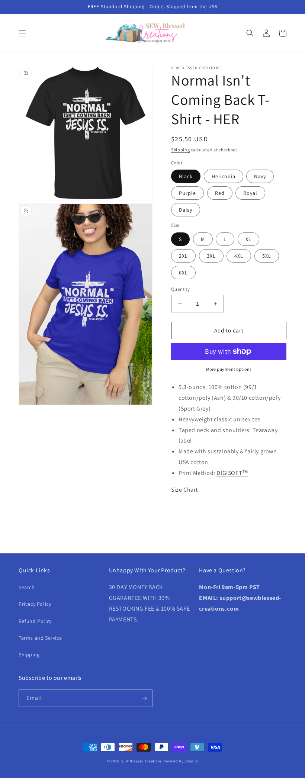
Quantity (180, 289)
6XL (183, 272)
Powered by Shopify (180, 761)
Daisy (185, 209)
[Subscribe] (144, 698)
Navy (260, 176)
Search (27, 587)
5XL (266, 256)
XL (248, 239)
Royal (250, 193)
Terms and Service (40, 637)
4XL (238, 256)
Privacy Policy (35, 604)
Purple (187, 193)
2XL (183, 256)
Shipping (180, 149)
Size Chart (184, 490)
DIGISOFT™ (232, 473)
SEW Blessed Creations (141, 761)
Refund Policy (35, 621)
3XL (211, 256)
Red (220, 193)
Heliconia (223, 176)
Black (186, 176)
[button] (22, 33)
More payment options (229, 369)
